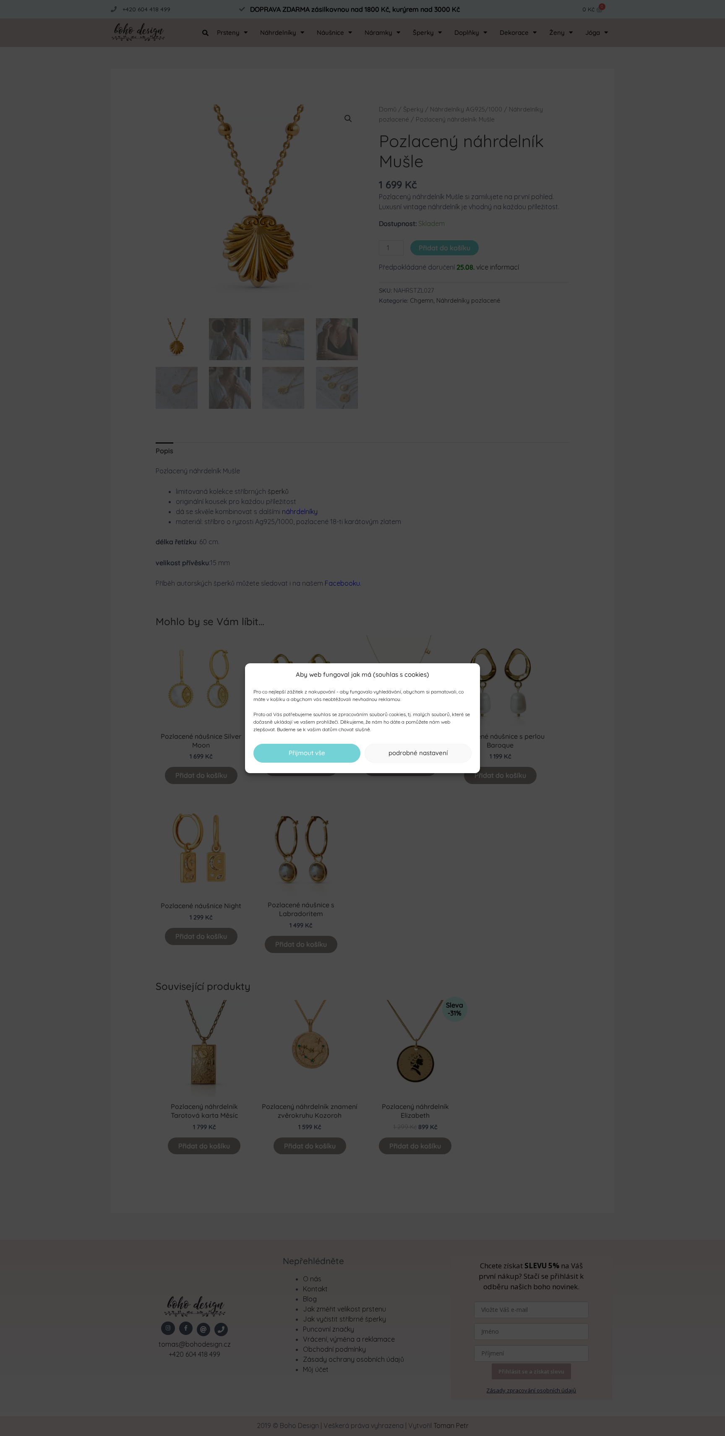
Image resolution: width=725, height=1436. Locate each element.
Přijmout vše (307, 753)
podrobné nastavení (418, 753)
